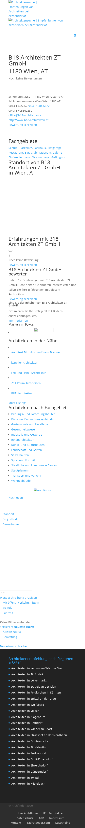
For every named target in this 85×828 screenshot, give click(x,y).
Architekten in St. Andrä (27, 674)
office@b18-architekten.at (25, 115)
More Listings (17, 403)
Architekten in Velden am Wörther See (36, 668)
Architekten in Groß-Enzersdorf (32, 759)
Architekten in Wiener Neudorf (31, 729)
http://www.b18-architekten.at (28, 120)
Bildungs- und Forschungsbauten (33, 414)
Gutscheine (62, 822)
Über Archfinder (27, 813)
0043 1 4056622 (39, 106)
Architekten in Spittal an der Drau (33, 698)
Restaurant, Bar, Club (22, 152)
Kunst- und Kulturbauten (28, 445)
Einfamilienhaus (19, 157)
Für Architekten (53, 813)
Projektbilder (11, 519)
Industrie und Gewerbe (26, 434)
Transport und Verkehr (26, 475)
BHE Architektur (21, 393)
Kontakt (15, 822)
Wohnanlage (40, 157)
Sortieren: (17, 627)
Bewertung (10, 637)
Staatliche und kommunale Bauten (34, 465)
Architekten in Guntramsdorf (30, 741)
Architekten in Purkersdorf (28, 753)
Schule (12, 148)
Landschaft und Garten (26, 450)
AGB (41, 818)
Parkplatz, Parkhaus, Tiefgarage (40, 148)
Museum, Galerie (50, 152)
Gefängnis (58, 157)
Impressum (56, 818)
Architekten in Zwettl (25, 777)
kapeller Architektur (24, 362)
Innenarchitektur (22, 440)
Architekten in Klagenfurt (28, 717)
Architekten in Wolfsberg (27, 705)
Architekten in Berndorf (26, 723)
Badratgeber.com (38, 822)
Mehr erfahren (18, 320)
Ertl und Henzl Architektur (28, 373)
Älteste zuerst (12, 632)
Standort (8, 514)
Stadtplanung (20, 470)
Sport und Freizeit (23, 460)
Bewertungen (12, 524)
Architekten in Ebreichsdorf (29, 765)
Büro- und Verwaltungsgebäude (32, 419)
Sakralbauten (20, 455)
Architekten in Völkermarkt (28, 680)
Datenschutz (24, 818)
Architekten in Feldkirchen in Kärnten (36, 692)
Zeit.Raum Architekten (26, 383)
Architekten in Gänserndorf (29, 771)
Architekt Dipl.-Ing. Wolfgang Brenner (36, 352)
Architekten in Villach (25, 711)
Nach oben (15, 497)
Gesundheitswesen (24, 429)
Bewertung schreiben (22, 125)
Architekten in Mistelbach (28, 783)
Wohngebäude (21, 481)
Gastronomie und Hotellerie (29, 424)
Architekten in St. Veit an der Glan (33, 686)
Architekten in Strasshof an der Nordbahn (39, 735)
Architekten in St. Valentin (28, 747)
